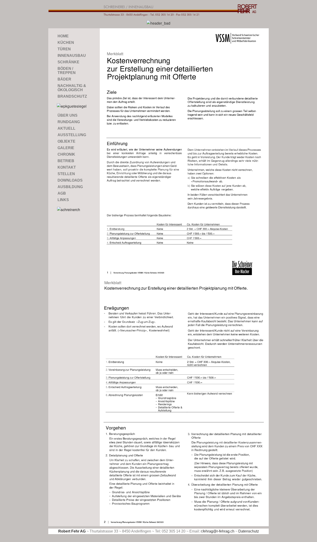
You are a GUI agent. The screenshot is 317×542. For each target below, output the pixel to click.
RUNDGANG (69, 122)
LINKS (63, 200)
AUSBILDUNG (70, 187)
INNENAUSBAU (72, 56)
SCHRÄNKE (68, 62)
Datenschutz (248, 531)
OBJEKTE (66, 141)
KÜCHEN (66, 43)
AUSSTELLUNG (72, 135)
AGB (62, 193)
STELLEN (66, 174)
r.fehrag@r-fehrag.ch (217, 531)
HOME (63, 36)
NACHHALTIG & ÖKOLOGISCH (72, 88)
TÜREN (64, 49)
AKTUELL (66, 128)
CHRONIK (66, 154)
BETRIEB (66, 161)
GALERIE (66, 148)
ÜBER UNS (68, 115)
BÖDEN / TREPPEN (67, 71)
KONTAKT (67, 167)
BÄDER (64, 79)
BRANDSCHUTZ (72, 96)
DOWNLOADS (70, 180)
